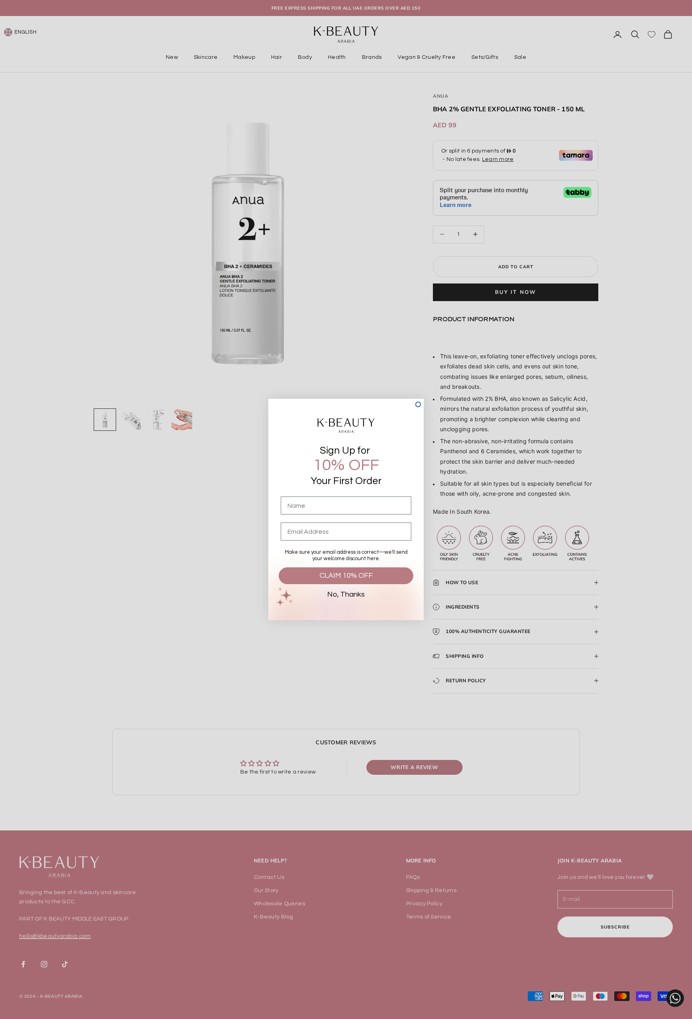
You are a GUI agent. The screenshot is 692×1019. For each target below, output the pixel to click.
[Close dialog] (418, 404)
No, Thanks (346, 594)
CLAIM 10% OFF (346, 575)
